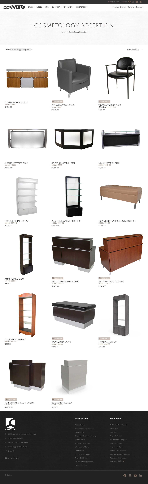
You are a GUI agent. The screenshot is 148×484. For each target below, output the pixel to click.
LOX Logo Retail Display (16, 221)
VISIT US (112, 2)
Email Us (11, 451)
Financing (113, 432)
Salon (30, 7)
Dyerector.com (81, 465)
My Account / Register (118, 440)
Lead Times (79, 451)
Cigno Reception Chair (63, 105)
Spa (46, 7)
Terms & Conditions (82, 443)
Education (68, 7)
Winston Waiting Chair (109, 105)
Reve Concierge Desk (62, 403)
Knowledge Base (116, 447)
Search (124, 7)
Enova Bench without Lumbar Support (117, 221)
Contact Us (79, 432)
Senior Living (81, 7)
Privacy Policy (80, 440)
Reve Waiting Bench (61, 342)
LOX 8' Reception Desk (108, 163)
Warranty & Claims (82, 447)
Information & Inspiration (84, 428)
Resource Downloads (118, 458)
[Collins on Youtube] (137, 1)
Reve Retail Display (107, 342)
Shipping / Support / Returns (85, 436)
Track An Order (116, 436)
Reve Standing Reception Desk (19, 403)
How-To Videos (116, 443)
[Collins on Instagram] (133, 1)
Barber (39, 7)
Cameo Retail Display (15, 339)
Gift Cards (114, 428)
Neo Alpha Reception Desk (111, 282)
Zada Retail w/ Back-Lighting (66, 221)
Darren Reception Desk (16, 102)
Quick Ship (56, 7)
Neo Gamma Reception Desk (65, 282)
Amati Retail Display (14, 279)
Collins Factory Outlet (118, 425)
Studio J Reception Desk (63, 163)
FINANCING (115, 7)
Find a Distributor (81, 458)
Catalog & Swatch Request (120, 454)
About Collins (80, 425)
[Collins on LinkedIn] (140, 1)
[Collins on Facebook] (129, 1)
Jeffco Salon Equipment (84, 462)
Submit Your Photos (82, 454)
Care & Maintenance (118, 451)
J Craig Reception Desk (16, 163)
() (132, 7)
